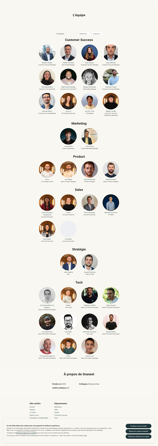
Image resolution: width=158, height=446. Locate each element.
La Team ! (33, 412)
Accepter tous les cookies (138, 426)
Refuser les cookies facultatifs (138, 431)
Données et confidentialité (39, 418)
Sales (79, 190)
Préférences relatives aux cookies (138, 436)
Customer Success (79, 40)
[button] (154, 3)
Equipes (32, 409)
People (56, 412)
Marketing (79, 123)
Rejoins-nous (34, 415)
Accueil (32, 407)
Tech (79, 282)
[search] (66, 33)
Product (79, 157)
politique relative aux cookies (26, 433)
